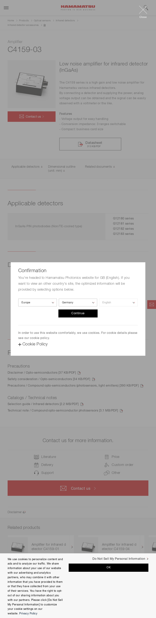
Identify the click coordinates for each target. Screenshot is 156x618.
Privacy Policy (28, 613)
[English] (118, 302)
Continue (78, 313)
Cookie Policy (35, 344)
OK (109, 567)
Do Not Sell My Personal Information (118, 559)
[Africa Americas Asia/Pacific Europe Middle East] (37, 302)
